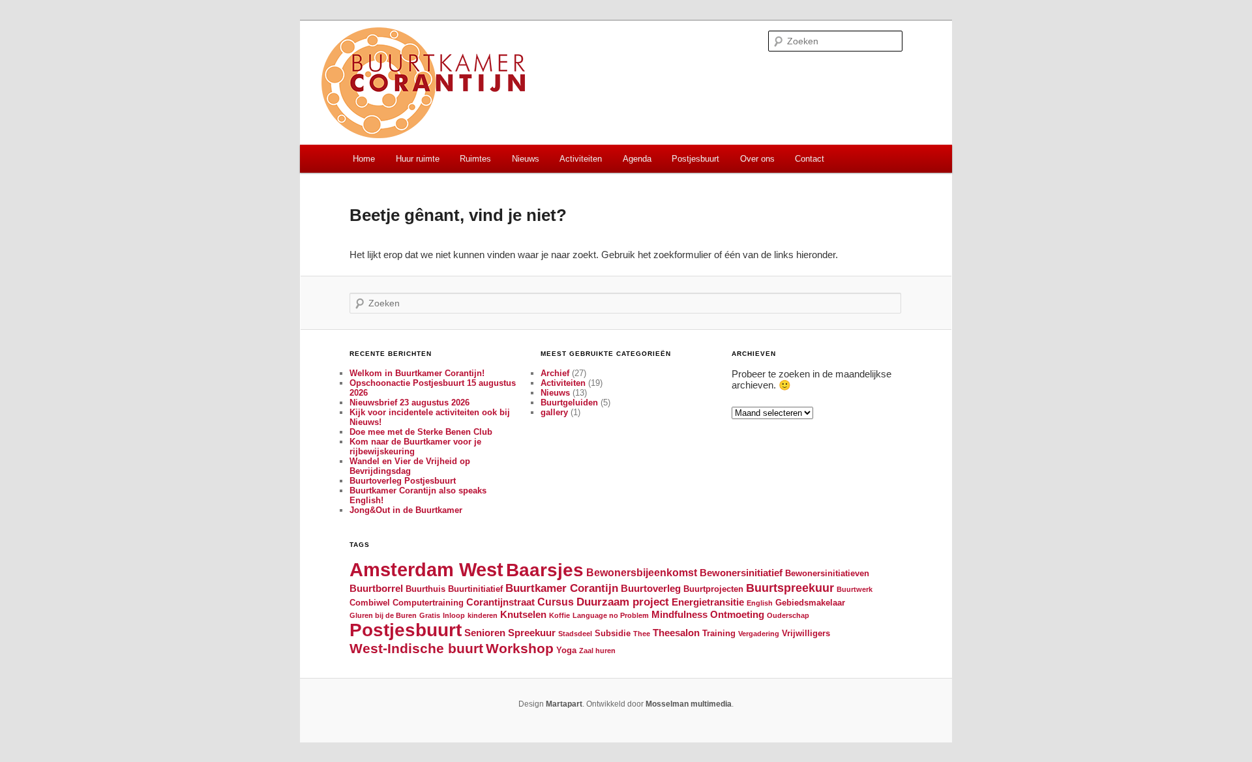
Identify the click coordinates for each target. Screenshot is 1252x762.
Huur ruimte (418, 159)
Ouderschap (788, 615)
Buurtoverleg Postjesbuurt (403, 481)
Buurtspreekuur (790, 587)
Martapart (564, 704)
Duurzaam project (622, 601)
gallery (554, 412)
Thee (641, 633)
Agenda (637, 159)
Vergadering (758, 633)
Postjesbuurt (695, 159)
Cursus (555, 602)
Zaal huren (597, 650)
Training (719, 633)
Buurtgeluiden (569, 402)
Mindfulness (679, 614)
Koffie (559, 615)
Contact (809, 159)
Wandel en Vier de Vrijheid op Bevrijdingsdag (410, 466)
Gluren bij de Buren (383, 615)
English (760, 603)
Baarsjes (545, 570)
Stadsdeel (575, 633)
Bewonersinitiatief (741, 573)
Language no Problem (611, 615)
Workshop (520, 648)
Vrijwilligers (806, 633)
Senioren (484, 633)
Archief (555, 373)
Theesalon (676, 633)
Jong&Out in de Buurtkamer (406, 510)
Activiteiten (580, 159)
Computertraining (428, 603)
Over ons (757, 159)
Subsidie (613, 633)
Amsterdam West (426, 569)
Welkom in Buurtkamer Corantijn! (417, 373)
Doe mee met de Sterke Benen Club (421, 432)
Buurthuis (425, 589)
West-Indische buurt (416, 648)
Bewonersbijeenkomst (641, 572)
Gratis (429, 615)
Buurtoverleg (651, 588)
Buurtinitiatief (475, 589)
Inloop (454, 615)
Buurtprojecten (713, 589)
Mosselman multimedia (689, 704)
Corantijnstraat (500, 602)
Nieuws (525, 159)
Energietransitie (708, 602)
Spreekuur (532, 633)
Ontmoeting (737, 614)
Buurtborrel (376, 588)
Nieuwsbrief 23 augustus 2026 (410, 402)
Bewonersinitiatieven (827, 573)
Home (364, 159)
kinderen (483, 615)
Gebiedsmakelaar (810, 603)
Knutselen (523, 614)
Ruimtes (475, 159)
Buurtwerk (854, 589)
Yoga (566, 650)
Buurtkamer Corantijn (561, 587)
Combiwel (370, 603)
